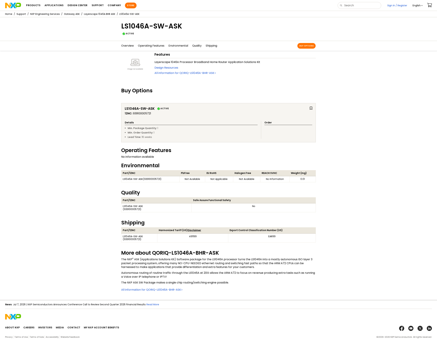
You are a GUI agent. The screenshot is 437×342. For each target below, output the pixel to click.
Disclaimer (194, 230)
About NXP (12, 327)
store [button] (130, 5)
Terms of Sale (37, 337)
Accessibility (52, 337)
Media (60, 327)
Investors (45, 327)
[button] (418, 5)
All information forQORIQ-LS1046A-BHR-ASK (184, 73)
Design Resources (166, 68)
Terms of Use (21, 337)
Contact (73, 327)
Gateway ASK (72, 14)
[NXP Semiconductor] (13, 5)
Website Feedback (70, 337)
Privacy (9, 337)
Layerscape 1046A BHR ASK (99, 14)
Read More (152, 304)
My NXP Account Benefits (101, 327)
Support (21, 14)
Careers (29, 327)
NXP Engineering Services (45, 14)
